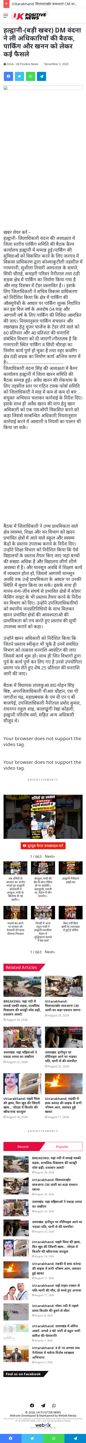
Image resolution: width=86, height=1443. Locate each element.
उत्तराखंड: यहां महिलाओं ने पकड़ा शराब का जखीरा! (20, 1054)
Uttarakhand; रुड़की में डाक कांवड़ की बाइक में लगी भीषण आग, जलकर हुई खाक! (63, 1105)
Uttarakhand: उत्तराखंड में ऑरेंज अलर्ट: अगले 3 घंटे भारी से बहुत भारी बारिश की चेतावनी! (56, 1331)
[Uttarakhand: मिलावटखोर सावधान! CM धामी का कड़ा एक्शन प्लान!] (64, 986)
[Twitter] (19, 76)
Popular (62, 1146)
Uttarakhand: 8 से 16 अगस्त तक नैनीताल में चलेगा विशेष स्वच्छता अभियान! (56, 1353)
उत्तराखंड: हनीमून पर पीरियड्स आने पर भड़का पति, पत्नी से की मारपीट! (61, 1056)
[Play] (43, 816)
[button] (49, 856)
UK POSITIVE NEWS (48, 1412)
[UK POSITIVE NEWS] (29, 15)
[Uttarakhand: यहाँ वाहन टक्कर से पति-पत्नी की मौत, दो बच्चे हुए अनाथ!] (16, 1291)
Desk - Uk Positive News (22, 64)
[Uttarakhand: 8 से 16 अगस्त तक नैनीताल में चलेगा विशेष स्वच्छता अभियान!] (16, 1353)
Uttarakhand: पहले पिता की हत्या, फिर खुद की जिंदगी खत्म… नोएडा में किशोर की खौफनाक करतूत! (21, 1105)
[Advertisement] (43, 185)
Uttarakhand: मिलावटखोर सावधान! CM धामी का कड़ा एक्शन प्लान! (62, 1005)
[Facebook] (8, 76)
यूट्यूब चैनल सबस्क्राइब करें (45, 845)
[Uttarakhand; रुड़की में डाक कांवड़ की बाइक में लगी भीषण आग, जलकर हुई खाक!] (64, 1083)
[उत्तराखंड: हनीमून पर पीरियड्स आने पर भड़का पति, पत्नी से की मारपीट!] (64, 1037)
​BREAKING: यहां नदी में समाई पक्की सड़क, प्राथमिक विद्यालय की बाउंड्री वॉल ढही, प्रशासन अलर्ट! (22, 1007)
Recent (23, 1146)
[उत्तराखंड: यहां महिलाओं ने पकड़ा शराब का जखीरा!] (22, 1037)
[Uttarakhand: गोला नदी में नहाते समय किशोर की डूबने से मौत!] (16, 1311)
